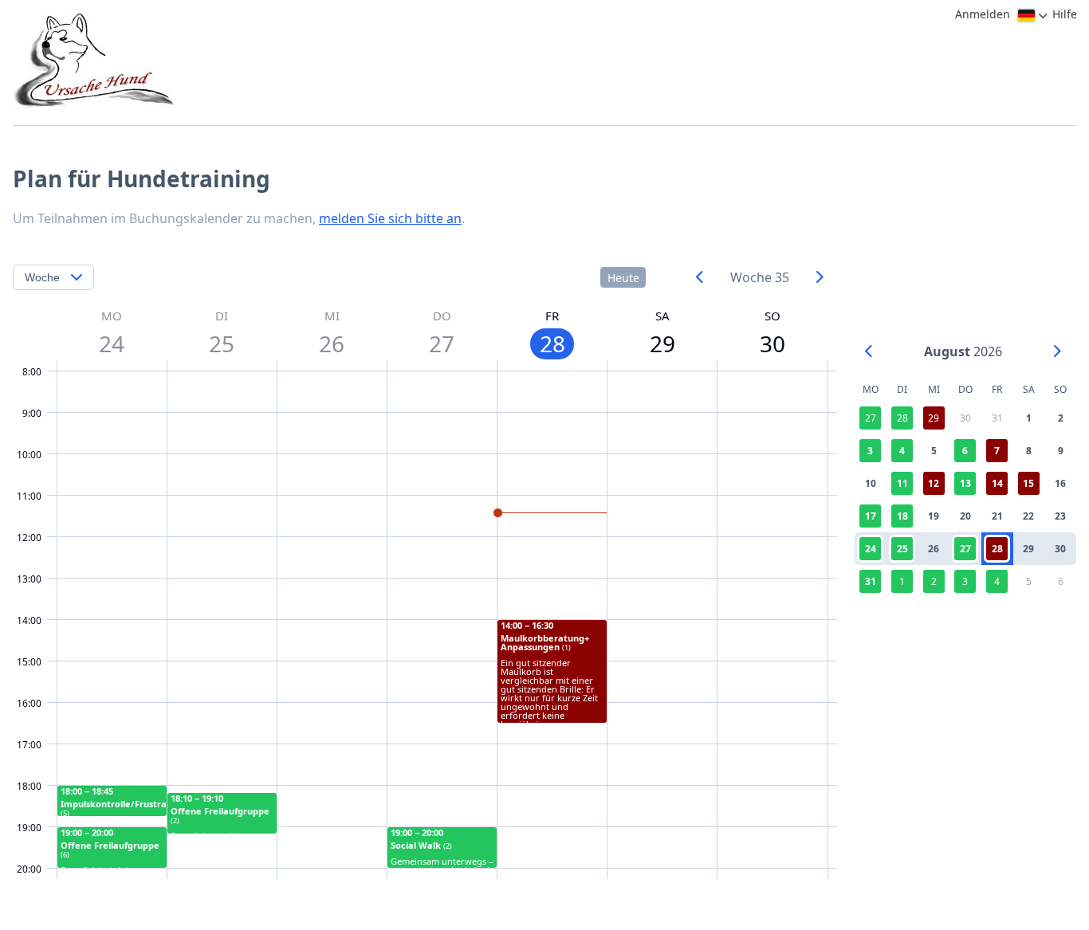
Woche (42, 277)
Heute (623, 277)
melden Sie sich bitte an (390, 218)
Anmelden (982, 14)
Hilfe (1064, 14)
